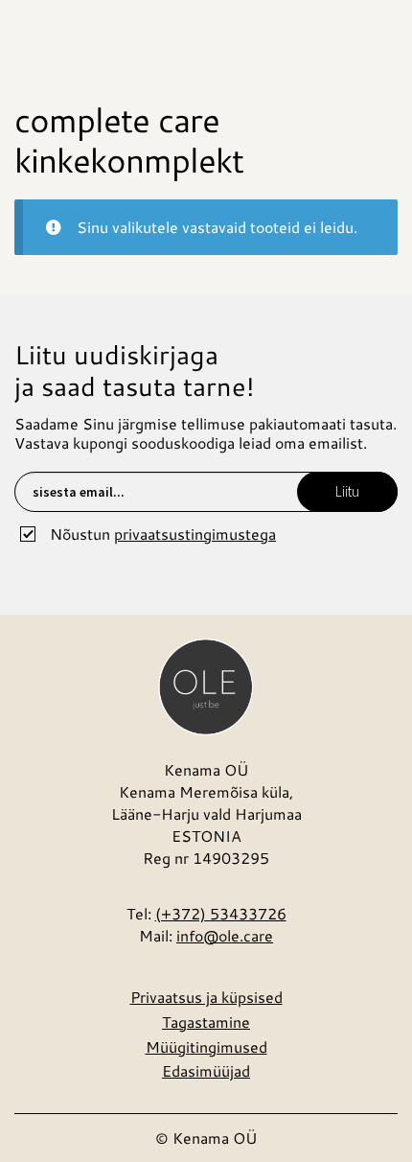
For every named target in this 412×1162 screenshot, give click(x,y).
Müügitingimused (206, 1046)
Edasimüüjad (206, 1070)
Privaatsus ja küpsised (206, 997)
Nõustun (163, 534)
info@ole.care (224, 935)
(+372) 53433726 (220, 913)
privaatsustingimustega (195, 534)
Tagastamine (206, 1022)
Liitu (347, 491)
